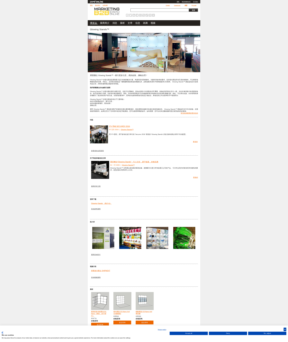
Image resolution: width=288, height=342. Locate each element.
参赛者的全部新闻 (97, 151)
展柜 (122, 23)
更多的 (195, 142)
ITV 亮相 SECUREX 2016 (119, 126)
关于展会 (195, 1)
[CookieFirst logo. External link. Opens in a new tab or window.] (2, 333)
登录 (91, 5)
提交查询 (122, 322)
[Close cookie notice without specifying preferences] (285, 329)
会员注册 (105, 5)
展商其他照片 (96, 255)
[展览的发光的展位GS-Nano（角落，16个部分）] (100, 301)
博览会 (94, 23)
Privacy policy (162, 329)
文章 (130, 23)
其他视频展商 (96, 277)
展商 (178, 1)
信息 (138, 23)
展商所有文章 (96, 186)
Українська (177, 5)
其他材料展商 (96, 209)
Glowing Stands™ (127, 129)
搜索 (193, 10)
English (168, 5)
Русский (194, 5)
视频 (153, 23)
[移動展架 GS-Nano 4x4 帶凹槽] (145, 301)
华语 (186, 5)
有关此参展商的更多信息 (189, 113)
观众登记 (97, 5)
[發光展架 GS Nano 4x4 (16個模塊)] (122, 301)
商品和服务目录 (186, 1)
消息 (115, 23)
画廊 (145, 23)
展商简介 (105, 23)
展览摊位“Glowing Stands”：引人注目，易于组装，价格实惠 (134, 162)
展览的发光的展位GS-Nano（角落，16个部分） (99, 314)
